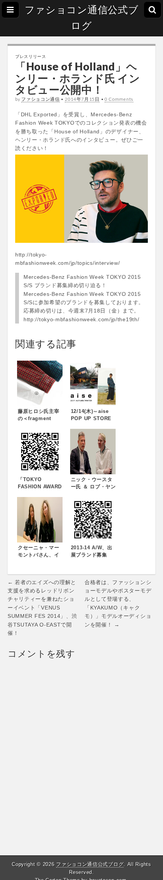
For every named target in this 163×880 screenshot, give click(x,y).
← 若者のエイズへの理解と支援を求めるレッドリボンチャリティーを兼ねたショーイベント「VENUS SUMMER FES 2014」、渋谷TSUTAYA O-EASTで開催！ (42, 607)
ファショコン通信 (40, 99)
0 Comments (119, 99)
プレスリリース (30, 56)
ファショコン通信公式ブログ (82, 17)
